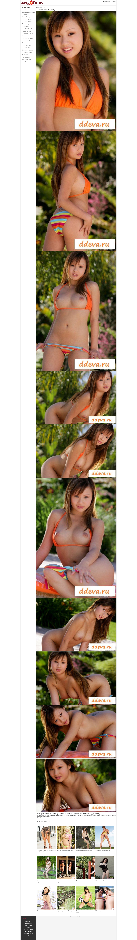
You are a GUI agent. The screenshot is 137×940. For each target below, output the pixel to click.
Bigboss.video (106, 1)
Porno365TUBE (26, 59)
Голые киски (25, 26)
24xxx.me (113, 1)
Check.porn (79, 916)
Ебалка (24, 9)
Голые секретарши (27, 38)
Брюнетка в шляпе (41, 910)
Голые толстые (26, 45)
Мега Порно (25, 62)
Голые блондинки (27, 17)
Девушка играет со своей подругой (65, 910)
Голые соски (25, 43)
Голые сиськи (26, 40)
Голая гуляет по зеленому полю (102, 850)
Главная (24, 918)
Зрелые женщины (27, 50)
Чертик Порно (40, 7)
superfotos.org (28, 923)
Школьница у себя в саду (101, 880)
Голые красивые (27, 28)
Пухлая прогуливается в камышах (65, 850)
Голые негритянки (27, 33)
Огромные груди (27, 52)
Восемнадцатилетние (28, 12)
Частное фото (26, 57)
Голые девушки (26, 24)
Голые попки (26, 36)
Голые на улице (26, 31)
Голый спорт (25, 47)
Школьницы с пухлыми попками (103, 910)
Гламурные (25, 14)
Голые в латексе (27, 19)
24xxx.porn (73, 916)
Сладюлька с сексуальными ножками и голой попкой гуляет (46, 851)
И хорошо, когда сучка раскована (84, 850)
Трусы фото (25, 54)
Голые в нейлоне (27, 21)
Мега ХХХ (39, 817)
